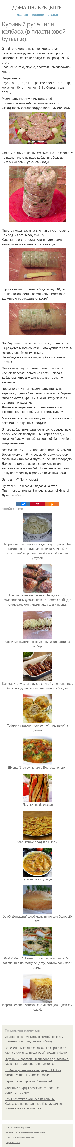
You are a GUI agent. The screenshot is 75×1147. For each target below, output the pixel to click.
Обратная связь (13, 1142)
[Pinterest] (37, 504)
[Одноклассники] (52, 504)
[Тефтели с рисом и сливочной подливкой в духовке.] (37, 721)
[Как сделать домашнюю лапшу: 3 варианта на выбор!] (37, 637)
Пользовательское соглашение (30, 1132)
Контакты (10, 1132)
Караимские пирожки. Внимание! (28, 1081)
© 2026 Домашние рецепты (18, 1127)
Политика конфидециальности (20, 1137)
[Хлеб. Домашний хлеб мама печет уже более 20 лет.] (37, 912)
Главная (22, 14)
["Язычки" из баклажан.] (37, 800)
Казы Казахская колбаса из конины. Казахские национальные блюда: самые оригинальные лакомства (33, 1103)
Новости (37, 14)
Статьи (53, 14)
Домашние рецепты (37, 7)
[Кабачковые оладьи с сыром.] (37, 837)
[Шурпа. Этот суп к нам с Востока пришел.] (37, 762)
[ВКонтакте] (23, 504)
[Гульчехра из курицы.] (37, 874)
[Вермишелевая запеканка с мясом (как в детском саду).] (37, 1000)
